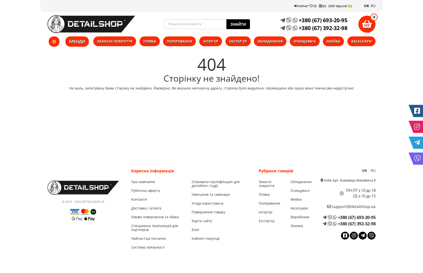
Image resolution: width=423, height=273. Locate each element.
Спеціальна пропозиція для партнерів (154, 227)
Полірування (179, 41)
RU (373, 5)
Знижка (297, 225)
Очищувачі (305, 41)
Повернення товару (208, 212)
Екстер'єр (238, 41)
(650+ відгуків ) (340, 6)
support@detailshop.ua (353, 206)
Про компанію (143, 181)
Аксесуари (361, 41)
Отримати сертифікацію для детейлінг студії (216, 183)
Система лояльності (148, 247)
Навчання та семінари (211, 194)
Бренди (77, 41)
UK (366, 5)
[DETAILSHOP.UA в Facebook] (418, 111)
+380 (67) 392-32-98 (322, 28)
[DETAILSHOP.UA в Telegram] (418, 143)
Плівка (149, 41)
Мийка (333, 41)
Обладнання (270, 41)
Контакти (139, 199)
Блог (195, 229)
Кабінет (302, 6)
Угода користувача (207, 203)
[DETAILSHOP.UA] (91, 24)
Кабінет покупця (206, 238)
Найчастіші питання (148, 238)
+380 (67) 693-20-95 (322, 20)
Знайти (238, 24)
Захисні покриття (114, 41)
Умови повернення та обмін (155, 217)
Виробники (300, 217)
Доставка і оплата (146, 208)
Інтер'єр (210, 41)
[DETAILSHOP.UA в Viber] (418, 159)
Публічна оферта (145, 190)
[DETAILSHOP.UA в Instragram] (418, 127)
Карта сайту (202, 220)
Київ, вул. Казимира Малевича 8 (349, 180)
